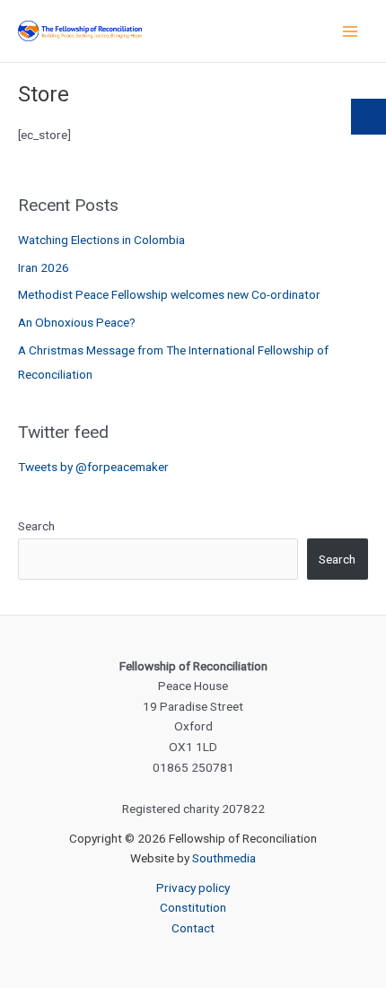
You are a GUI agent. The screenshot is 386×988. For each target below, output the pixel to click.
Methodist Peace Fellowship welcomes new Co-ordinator (169, 294)
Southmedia (224, 858)
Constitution (193, 907)
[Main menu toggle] (350, 30)
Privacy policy (193, 887)
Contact (193, 928)
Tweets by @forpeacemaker (93, 466)
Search (36, 526)
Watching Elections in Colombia (101, 239)
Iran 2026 (43, 267)
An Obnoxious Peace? (77, 322)
